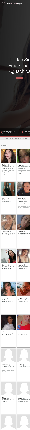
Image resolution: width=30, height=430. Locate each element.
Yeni (3, 298)
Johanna (5, 232)
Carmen (5, 365)
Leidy (4, 265)
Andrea (20, 332)
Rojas (4, 165)
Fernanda (21, 298)
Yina (19, 165)
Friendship (24, 138)
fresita (20, 265)
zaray (4, 332)
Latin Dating (9, 138)
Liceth (20, 232)
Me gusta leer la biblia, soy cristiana (8, 371)
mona (20, 398)
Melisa (20, 198)
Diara (4, 398)
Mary (20, 365)
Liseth (4, 198)
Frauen (17, 138)
